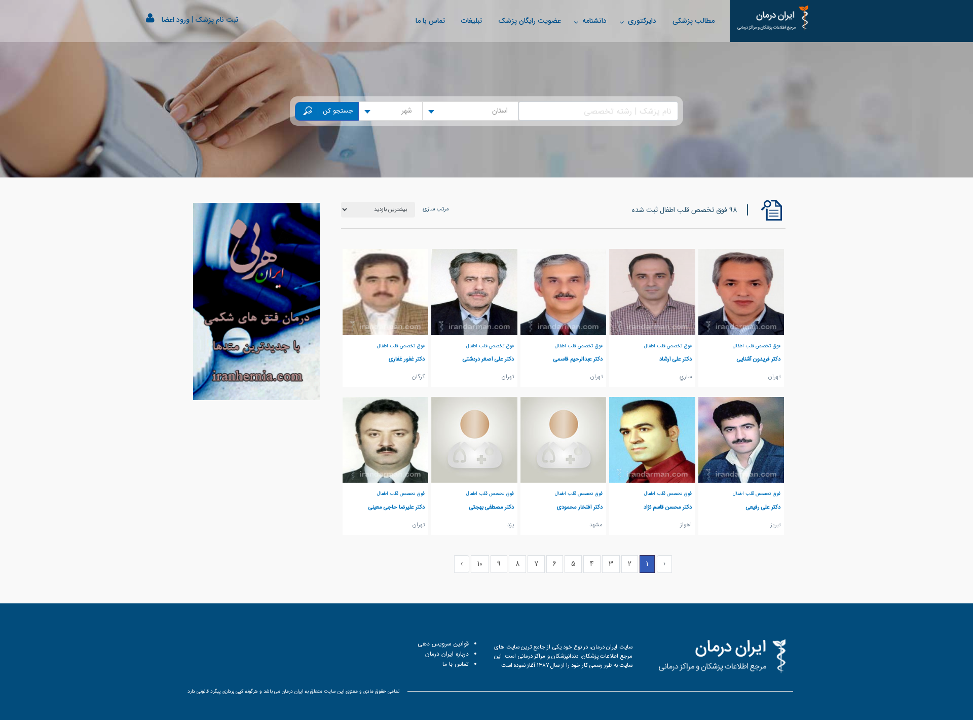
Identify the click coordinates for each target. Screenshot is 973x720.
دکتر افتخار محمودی (580, 507)
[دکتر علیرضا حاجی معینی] (386, 439)
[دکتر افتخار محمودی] (563, 439)
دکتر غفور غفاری (407, 359)
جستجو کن (338, 111)
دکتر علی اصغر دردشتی (488, 359)
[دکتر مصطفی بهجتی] (474, 439)
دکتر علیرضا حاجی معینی (396, 507)
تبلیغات (471, 20)
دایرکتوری (642, 20)
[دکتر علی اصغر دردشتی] (474, 291)
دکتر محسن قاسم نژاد (668, 507)
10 (479, 563)
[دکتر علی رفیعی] (741, 439)
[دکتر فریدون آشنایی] (741, 291)
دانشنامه (594, 20)
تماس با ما (430, 20)
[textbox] (503, 111)
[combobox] (470, 111)
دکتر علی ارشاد (675, 359)
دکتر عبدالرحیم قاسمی (578, 359)
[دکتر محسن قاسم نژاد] (652, 439)
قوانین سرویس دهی (443, 644)
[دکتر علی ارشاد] (652, 291)
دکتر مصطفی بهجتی (491, 507)
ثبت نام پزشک (216, 19)
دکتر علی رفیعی (763, 507)
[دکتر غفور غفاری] (386, 291)
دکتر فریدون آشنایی (758, 359)
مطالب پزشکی (693, 20)
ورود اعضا (176, 19)
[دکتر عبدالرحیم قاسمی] (563, 291)
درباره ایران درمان (447, 654)
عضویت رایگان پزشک (529, 20)
